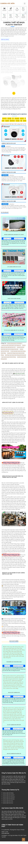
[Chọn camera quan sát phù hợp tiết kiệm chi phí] (25, 13)
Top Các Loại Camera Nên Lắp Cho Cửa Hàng (14, 330)
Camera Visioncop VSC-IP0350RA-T (14, 343)
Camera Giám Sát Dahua (8, 793)
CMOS (3, 120)
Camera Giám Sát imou (8, 801)
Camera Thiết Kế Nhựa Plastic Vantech (14, 23)
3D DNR (24, 120)
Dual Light (9, 118)
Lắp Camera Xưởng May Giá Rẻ (14, 266)
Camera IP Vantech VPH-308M (8, 201)
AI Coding (17, 120)
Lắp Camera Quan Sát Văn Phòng (8, 357)
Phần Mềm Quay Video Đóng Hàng (14, 661)
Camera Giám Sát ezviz (8, 802)
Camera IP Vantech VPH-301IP (8, 143)
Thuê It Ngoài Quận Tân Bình (14, 298)
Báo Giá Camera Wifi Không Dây (14, 753)
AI (25, 118)
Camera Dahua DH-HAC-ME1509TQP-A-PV (13, 346)
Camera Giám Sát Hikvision (9, 797)
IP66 (21, 120)
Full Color (22, 118)
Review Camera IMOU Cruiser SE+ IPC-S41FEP (14, 234)
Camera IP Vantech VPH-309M (8, 172)
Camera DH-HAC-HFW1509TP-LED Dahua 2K (11, 345)
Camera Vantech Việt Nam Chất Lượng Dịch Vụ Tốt (13, 124)
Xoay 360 (7, 120)
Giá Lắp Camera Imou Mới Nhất (14, 724)
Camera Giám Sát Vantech (8, 795)
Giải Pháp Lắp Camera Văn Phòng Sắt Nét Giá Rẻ (15, 355)
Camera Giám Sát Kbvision (9, 799)
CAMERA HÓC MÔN (4, 3)
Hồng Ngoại (17, 118)
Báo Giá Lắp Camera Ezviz (14, 692)
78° (13, 118)
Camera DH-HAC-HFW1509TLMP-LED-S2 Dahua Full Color (12, 348)
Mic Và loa (4, 118)
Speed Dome (12, 120)
